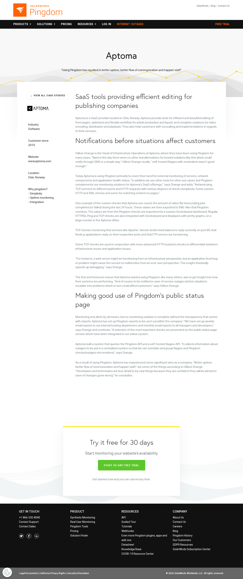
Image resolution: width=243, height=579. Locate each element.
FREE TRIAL (222, 24)
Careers (177, 526)
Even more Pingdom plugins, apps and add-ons (144, 538)
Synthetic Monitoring (82, 517)
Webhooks (128, 530)
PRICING (66, 24)
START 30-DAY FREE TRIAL (121, 465)
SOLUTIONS (45, 24)
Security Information (78, 573)
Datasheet (128, 544)
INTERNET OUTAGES (130, 24)
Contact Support (29, 521)
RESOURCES (86, 24)
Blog (213, 6)
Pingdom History (183, 535)
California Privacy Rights (53, 573)
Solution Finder (79, 535)
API (124, 517)
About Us (178, 517)
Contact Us (224, 6)
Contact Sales (27, 526)
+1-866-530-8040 (29, 517)
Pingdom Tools (79, 526)
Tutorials (127, 526)
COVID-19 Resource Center (138, 553)
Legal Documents (28, 573)
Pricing (74, 530)
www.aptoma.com (39, 161)
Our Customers (182, 540)
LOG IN (106, 24)
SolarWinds (202, 6)
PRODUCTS (21, 24)
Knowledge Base (131, 549)
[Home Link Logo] (38, 12)
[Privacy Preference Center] (7, 572)
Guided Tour (129, 521)
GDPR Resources (183, 544)
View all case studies (49, 95)
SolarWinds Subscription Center (192, 549)
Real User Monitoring (82, 521)
